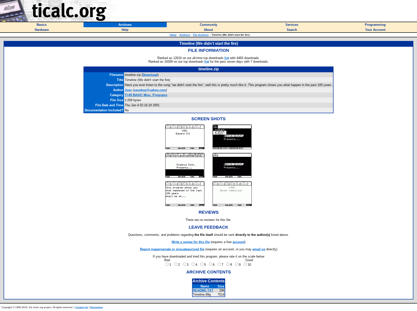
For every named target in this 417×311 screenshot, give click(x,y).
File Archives (201, 34)
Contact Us (81, 307)
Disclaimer (96, 307)
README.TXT (203, 290)
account (238, 242)
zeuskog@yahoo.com (150, 90)
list (226, 58)
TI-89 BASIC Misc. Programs (146, 95)
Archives (185, 34)
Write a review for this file (191, 242)
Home (173, 34)
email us (258, 249)
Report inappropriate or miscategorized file (172, 249)
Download (150, 75)
